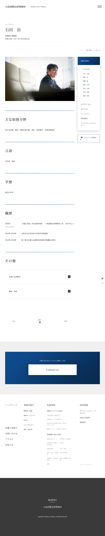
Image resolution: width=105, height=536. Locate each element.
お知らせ (9, 445)
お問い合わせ (11, 433)
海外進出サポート (52, 439)
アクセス (9, 439)
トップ (80, 50)
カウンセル (84, 109)
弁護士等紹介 (89, 50)
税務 (48, 464)
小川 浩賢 (86, 73)
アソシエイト (85, 114)
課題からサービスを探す (55, 411)
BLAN (25, 420)
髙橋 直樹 (86, 96)
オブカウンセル (86, 104)
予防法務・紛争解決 (65, 439)
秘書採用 (83, 422)
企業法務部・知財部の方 (53, 415)
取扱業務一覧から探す (54, 434)
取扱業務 (51, 405)
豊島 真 (85, 77)
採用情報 (84, 405)
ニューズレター (29, 425)
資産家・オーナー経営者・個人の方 (57, 429)
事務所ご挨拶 (28, 411)
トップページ (11, 405)
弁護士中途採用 (85, 418)
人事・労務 (63, 448)
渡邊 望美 (86, 92)
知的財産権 (50, 448)
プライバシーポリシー (86, 464)
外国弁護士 (84, 118)
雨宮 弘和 (86, 85)
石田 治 (85, 81)
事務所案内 (29, 405)
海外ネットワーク (29, 415)
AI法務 (61, 443)
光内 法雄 (86, 88)
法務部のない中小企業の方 (54, 419)
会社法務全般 (63, 452)
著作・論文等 (28, 429)
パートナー (86, 69)
